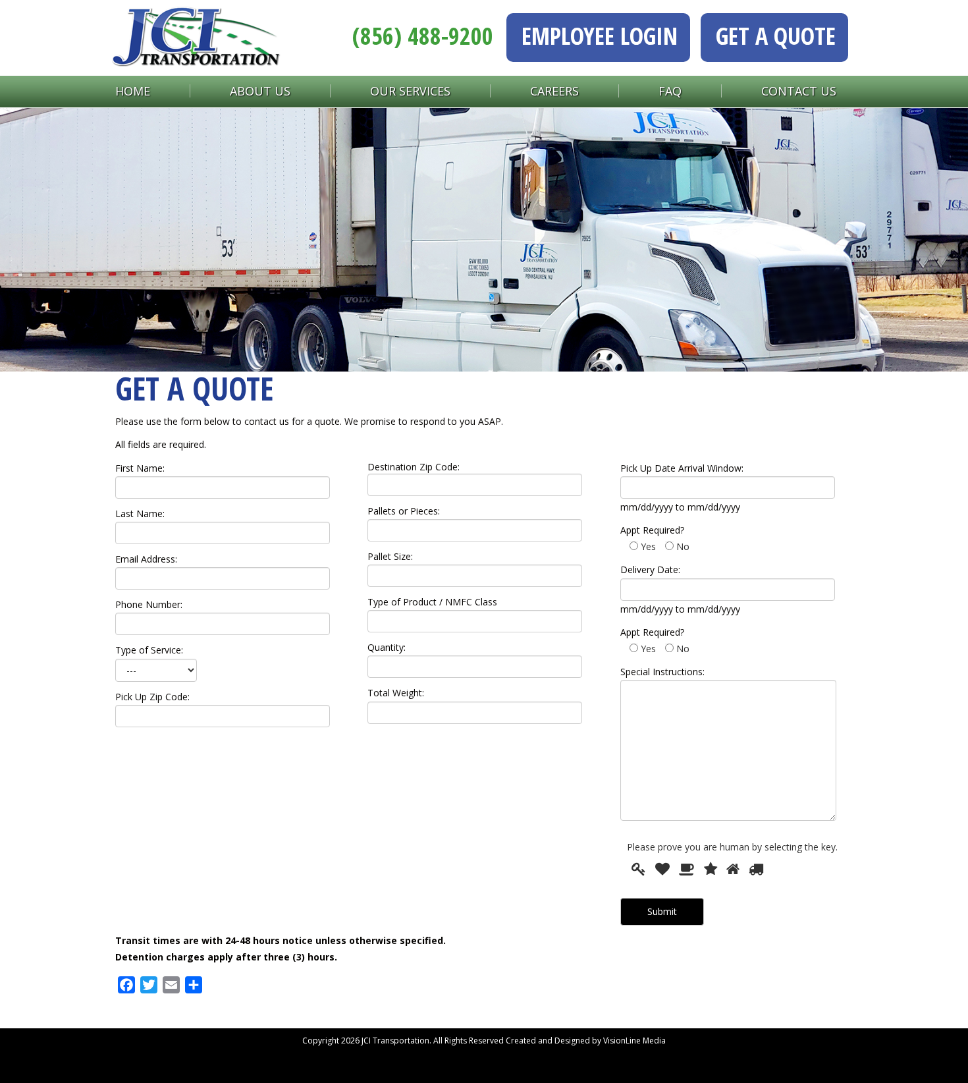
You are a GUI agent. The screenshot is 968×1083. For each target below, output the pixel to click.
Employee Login (600, 36)
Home (132, 90)
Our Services (410, 90)
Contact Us (798, 90)
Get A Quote (776, 36)
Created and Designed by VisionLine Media (586, 1040)
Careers (554, 90)
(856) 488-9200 (422, 36)
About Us (260, 90)
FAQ (670, 90)
